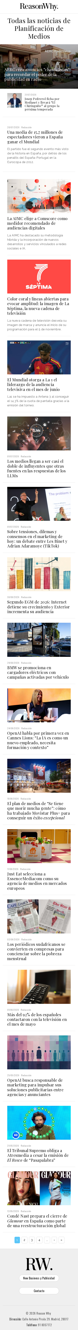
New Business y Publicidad (39, 1278)
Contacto (39, 1291)
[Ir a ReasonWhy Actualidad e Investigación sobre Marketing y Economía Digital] (39, 6)
